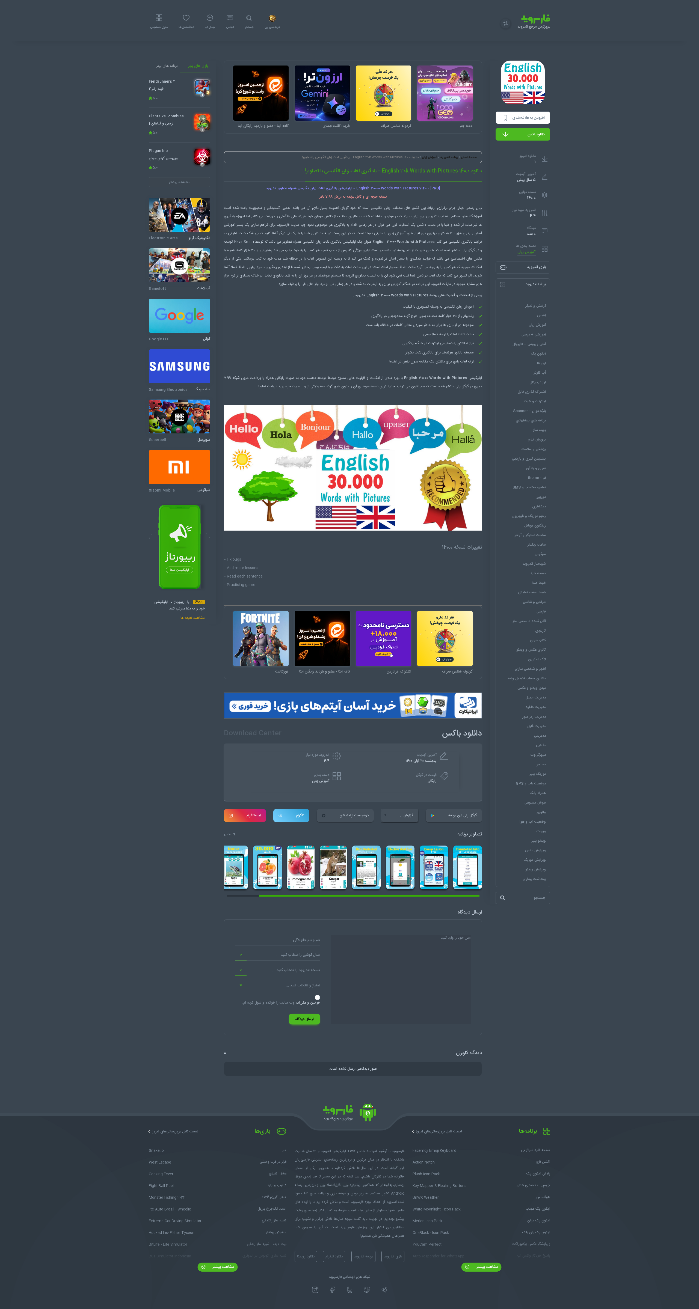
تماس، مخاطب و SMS (529, 487)
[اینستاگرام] (315, 1290)
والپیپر (541, 812)
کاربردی (540, 631)
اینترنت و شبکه (535, 401)
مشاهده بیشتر (487, 1267)
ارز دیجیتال (538, 382)
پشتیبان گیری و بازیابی (529, 459)
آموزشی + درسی (534, 335)
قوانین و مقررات (308, 1003)
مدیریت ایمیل (536, 698)
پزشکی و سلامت (534, 449)
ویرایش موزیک (534, 860)
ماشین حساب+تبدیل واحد (526, 679)
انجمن (230, 27)
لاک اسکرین (537, 659)
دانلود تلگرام (334, 1257)
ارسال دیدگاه (304, 1019)
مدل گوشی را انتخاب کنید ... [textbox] (298, 955)
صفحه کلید (538, 573)
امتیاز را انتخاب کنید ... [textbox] (303, 985)
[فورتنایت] (261, 638)
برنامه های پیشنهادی (531, 421)
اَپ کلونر (540, 373)
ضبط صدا (539, 583)
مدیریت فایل (536, 726)
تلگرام (300, 816)
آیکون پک (538, 354)
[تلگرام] (384, 1290)
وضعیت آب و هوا (533, 822)
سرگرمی (540, 554)
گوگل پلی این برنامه (462, 816)
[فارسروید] (349, 1113)
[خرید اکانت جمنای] (322, 93)
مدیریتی (540, 736)
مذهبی (541, 745)
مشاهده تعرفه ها (192, 618)
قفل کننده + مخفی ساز (529, 621)
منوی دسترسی (159, 27)
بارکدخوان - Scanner (529, 411)
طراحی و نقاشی (534, 602)
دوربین (540, 497)
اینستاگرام (254, 816)
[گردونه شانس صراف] (383, 93)
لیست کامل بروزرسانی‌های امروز (439, 1132)
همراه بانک (537, 793)
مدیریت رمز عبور (534, 717)
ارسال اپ (210, 27)
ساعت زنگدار (537, 545)
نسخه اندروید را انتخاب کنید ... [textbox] (296, 970)
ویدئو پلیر (539, 841)
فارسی (541, 612)
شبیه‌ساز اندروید (534, 564)
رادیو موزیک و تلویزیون (529, 516)
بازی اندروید (393, 1257)
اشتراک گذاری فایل (532, 392)
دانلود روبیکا (306, 1257)
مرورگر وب (538, 755)
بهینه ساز (539, 430)
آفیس (541, 316)
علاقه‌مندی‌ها (186, 27)
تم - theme (537, 478)
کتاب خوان (538, 640)
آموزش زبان (526, 252)
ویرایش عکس (535, 850)
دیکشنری (539, 507)
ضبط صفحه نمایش (532, 593)
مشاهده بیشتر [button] (179, 182)
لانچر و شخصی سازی (530, 669)
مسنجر (541, 764)
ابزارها (541, 363)
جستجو (249, 27)
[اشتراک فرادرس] (383, 638)
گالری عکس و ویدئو (531, 650)
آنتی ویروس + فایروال (529, 344)
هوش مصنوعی (535, 803)
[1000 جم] (445, 93)
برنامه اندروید (449, 157)
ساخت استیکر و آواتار (530, 535)
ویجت (541, 831)
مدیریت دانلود (536, 707)
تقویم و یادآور (536, 468)
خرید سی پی (272, 27)
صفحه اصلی (469, 157)
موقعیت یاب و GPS (531, 784)
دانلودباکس (536, 134)
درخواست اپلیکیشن (354, 816)
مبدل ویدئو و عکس (531, 688)
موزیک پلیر (538, 774)
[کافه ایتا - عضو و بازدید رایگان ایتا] (261, 93)
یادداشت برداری (534, 879)
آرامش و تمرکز (535, 306)
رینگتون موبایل (535, 526)
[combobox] (277, 955)
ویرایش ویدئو (535, 870)
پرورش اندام (537, 440)
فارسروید (284, 386)
